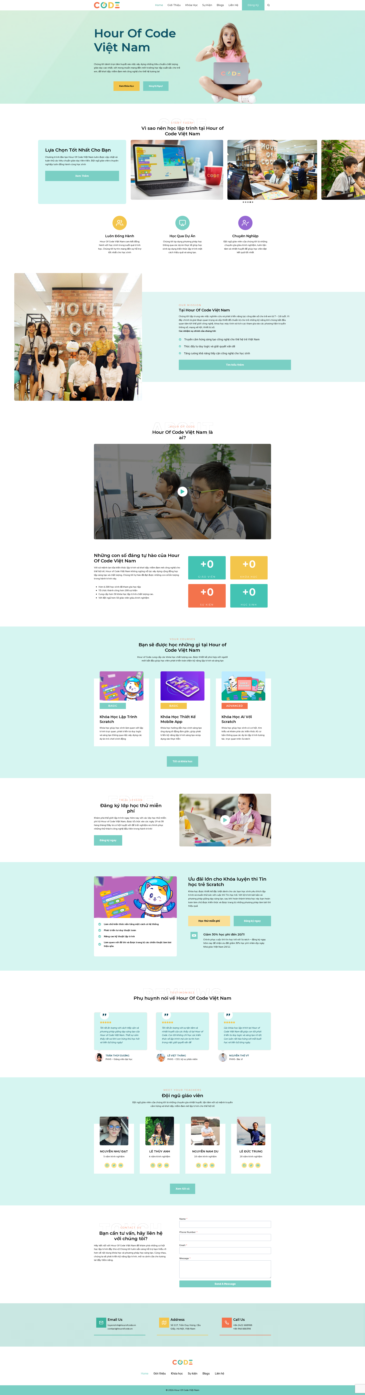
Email (183, 1245)
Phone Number (188, 1232)
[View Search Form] (268, 5)
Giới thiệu (174, 5)
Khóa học (191, 5)
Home (159, 5)
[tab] (243, 202)
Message (184, 1258)
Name (183, 1218)
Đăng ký (253, 5)
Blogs (220, 5)
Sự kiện (207, 5)
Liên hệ (233, 5)
